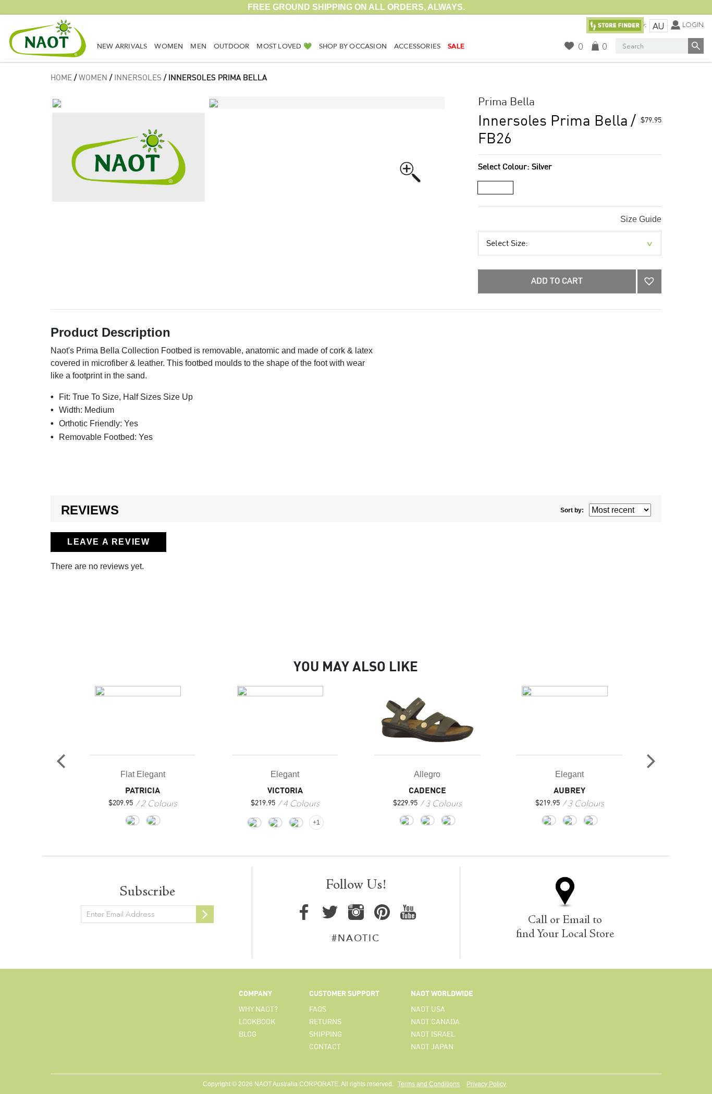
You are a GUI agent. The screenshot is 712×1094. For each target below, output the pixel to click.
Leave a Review (108, 541)
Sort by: (572, 510)
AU (658, 26)
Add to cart (557, 281)
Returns (325, 1022)
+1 (316, 822)
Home (61, 78)
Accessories (417, 46)
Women (168, 46)
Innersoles (138, 78)
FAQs (317, 1009)
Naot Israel (433, 1034)
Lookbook (257, 1022)
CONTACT (325, 1047)
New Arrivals (122, 46)
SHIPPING (325, 1034)
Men (198, 46)
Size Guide (640, 219)
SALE (456, 46)
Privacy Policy (486, 1084)
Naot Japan (432, 1047)
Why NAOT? (258, 1009)
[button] (649, 281)
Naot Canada (435, 1022)
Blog (247, 1034)
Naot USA (428, 1009)
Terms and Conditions (429, 1084)
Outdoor (231, 46)
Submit (205, 914)
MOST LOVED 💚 (283, 46)
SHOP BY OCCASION (353, 46)
